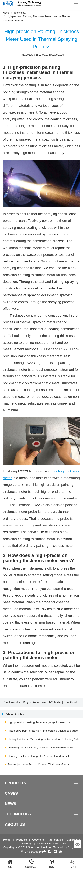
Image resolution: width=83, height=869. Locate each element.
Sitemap (27, 843)
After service (55, 839)
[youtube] (60, 851)
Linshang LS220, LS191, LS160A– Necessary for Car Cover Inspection (40, 749)
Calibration (73, 839)
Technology (20, 12)
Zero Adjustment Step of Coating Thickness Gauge (39, 764)
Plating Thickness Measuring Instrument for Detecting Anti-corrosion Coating (43, 740)
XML (55, 843)
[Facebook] (49, 851)
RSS (63, 843)
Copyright (38, 839)
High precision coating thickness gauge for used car (39, 722)
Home (6, 12)
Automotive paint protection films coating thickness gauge (43, 730)
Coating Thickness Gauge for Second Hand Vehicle (39, 756)
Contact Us (44, 843)
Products (21, 839)
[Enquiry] (77, 844)
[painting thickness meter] (41, 441)
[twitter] (56, 851)
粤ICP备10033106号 (33, 851)
